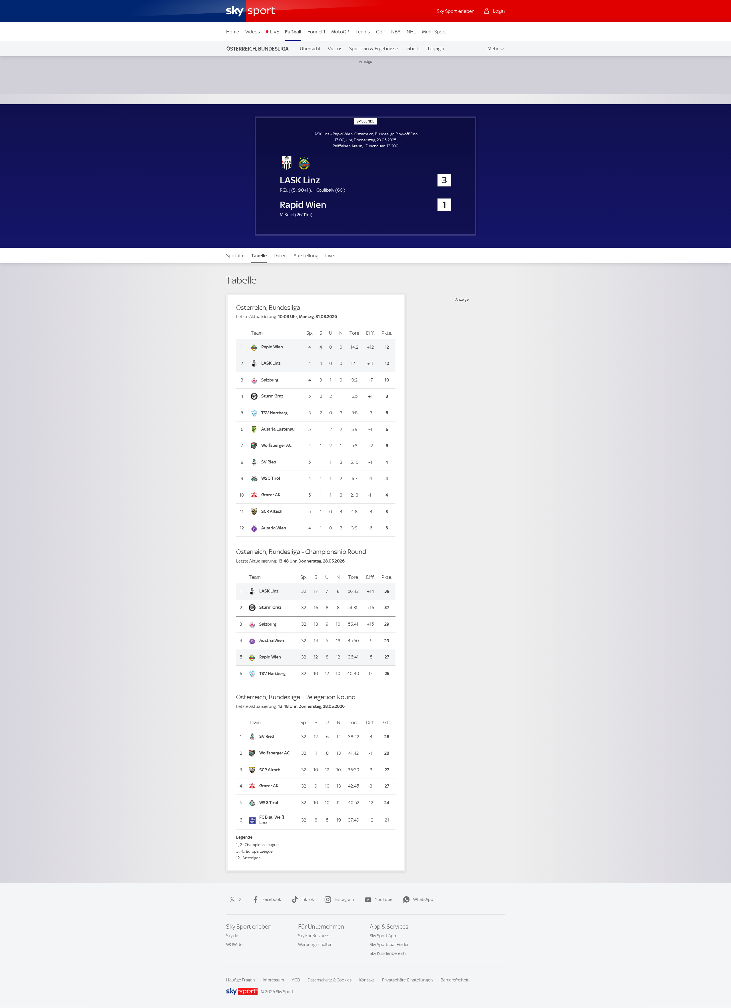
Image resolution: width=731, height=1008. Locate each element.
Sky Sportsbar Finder (389, 944)
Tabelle (412, 48)
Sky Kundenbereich (388, 953)
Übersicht (310, 48)
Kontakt (366, 980)
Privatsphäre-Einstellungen (407, 980)
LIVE (274, 32)
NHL (411, 32)
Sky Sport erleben (456, 11)
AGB (296, 980)
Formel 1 (316, 32)
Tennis (363, 32)
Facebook (271, 899)
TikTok (308, 899)
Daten (280, 255)
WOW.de (234, 944)
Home (232, 32)
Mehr (493, 48)
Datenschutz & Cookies (330, 980)
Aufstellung (306, 255)
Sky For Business (313, 935)
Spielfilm (235, 255)
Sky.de (232, 935)
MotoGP (340, 32)
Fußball (293, 32)
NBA (395, 32)
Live (329, 255)
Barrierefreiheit (455, 980)
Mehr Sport (434, 32)
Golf (380, 32)
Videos (252, 32)
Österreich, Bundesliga (257, 49)
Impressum (273, 980)
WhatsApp (423, 899)
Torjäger (436, 48)
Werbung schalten (315, 944)
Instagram (344, 899)
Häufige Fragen (240, 980)
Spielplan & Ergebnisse (373, 48)
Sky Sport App (383, 935)
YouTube (383, 899)
